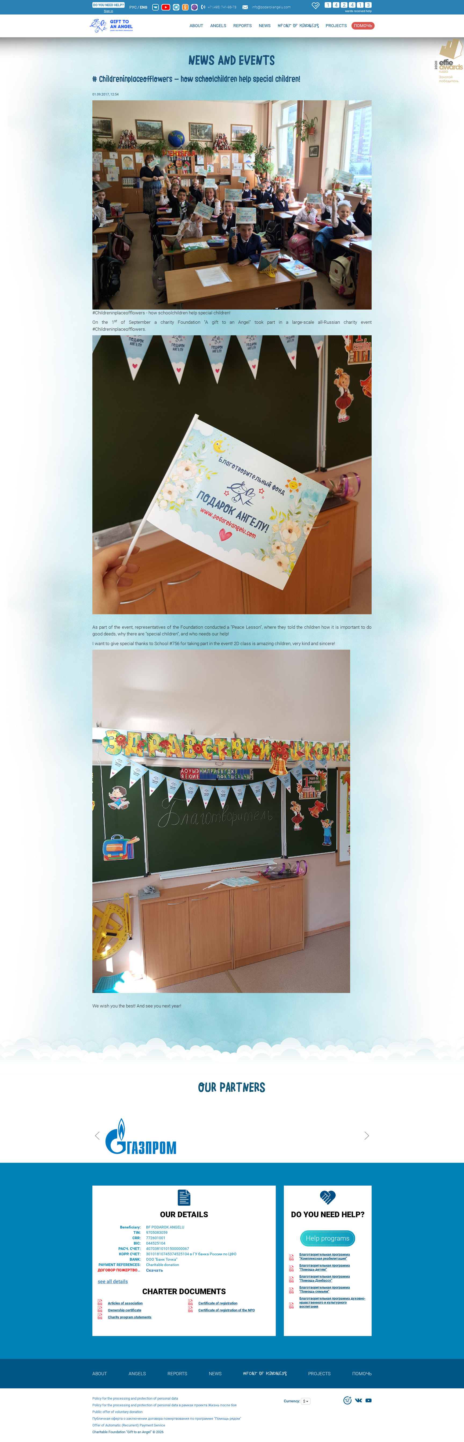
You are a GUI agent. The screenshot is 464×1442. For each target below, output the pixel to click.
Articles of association (125, 1303)
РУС (133, 7)
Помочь (363, 25)
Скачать (154, 1270)
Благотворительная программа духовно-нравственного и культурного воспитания (332, 1302)
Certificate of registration (217, 1303)
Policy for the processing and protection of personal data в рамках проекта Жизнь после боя (164, 1405)
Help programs (328, 1238)
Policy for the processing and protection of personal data (135, 1398)
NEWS (265, 25)
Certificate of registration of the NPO (226, 1310)
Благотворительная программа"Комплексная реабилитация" (324, 1256)
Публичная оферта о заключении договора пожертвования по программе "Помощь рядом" (166, 1419)
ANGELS (218, 25)
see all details (113, 1281)
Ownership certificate (124, 1310)
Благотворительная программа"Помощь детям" (324, 1267)
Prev (97, 1134)
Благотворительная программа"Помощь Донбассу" (324, 1278)
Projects (336, 25)
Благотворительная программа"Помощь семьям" (324, 1289)
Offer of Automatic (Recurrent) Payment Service (128, 1425)
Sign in (108, 11)
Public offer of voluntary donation (117, 1412)
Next (367, 1134)
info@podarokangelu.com (271, 7)
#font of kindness (298, 25)
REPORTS (242, 25)
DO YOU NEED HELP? (108, 5)
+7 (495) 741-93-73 (222, 7)
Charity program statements (129, 1317)
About (196, 25)
